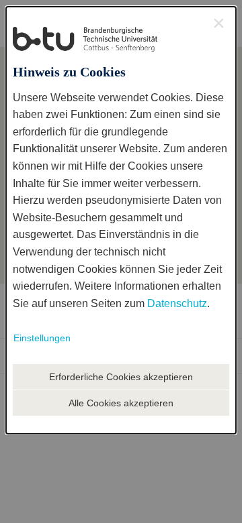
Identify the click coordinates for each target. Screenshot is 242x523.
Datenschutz (177, 303)
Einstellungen (42, 338)
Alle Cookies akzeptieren (121, 403)
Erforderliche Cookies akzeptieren (121, 376)
